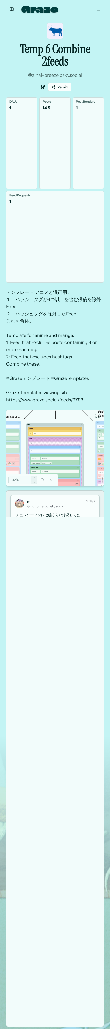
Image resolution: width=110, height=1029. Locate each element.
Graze (39, 9)
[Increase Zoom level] (34, 478)
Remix (62, 87)
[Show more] (13, 463)
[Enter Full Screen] (97, 416)
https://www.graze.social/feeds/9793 (44, 400)
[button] (103, 478)
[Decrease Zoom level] (34, 482)
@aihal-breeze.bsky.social (55, 75)
